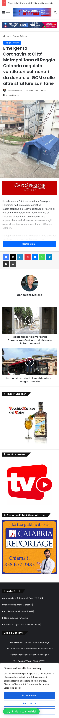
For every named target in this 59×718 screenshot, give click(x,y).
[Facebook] (6, 257)
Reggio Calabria (20, 36)
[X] (13, 257)
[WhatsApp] (42, 257)
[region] (29, 690)
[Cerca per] (55, 13)
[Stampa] (13, 264)
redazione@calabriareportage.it (34, 654)
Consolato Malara (14, 90)
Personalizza (29, 703)
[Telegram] (49, 257)
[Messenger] (35, 257)
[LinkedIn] (20, 257)
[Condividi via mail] (6, 264)
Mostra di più (29, 244)
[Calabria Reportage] (32, 12)
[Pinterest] (28, 257)
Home (8, 36)
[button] (21, 711)
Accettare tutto (29, 695)
